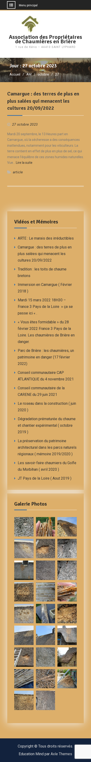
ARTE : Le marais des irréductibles (46, 238)
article (18, 172)
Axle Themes (61, 754)
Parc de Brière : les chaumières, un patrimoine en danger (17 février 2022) (46, 357)
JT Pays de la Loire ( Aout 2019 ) (44, 478)
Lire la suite (24, 162)
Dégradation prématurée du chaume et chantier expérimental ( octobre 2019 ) (47, 425)
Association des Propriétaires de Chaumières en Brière (45, 39)
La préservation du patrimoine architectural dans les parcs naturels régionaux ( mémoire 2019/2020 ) (47, 447)
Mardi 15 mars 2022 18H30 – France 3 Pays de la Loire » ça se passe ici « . (45, 306)
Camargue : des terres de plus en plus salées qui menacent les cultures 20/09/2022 (43, 101)
